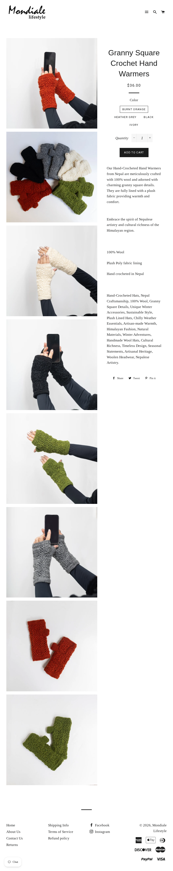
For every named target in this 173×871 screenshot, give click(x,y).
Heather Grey (125, 117)
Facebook (101, 825)
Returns (12, 845)
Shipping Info (58, 825)
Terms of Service (60, 832)
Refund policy (58, 838)
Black (149, 117)
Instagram (102, 832)
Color (134, 100)
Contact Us (14, 838)
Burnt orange (134, 109)
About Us (13, 832)
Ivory (134, 124)
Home (10, 825)
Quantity (121, 138)
